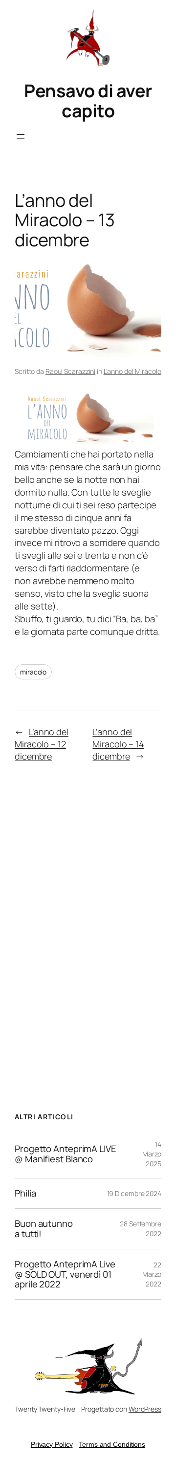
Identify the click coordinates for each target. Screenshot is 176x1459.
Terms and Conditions (112, 1444)
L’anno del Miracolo (132, 371)
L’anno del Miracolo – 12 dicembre (41, 744)
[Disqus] (88, 924)
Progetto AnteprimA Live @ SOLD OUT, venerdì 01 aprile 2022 (65, 1274)
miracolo (33, 671)
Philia (25, 1193)
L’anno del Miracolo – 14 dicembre (118, 744)
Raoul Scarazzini (70, 371)
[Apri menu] (20, 136)
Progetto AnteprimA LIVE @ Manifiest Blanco (65, 1154)
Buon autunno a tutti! (44, 1229)
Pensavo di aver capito (88, 101)
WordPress (145, 1409)
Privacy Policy (52, 1444)
